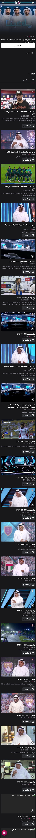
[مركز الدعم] (4, 833)
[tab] (33, 80)
